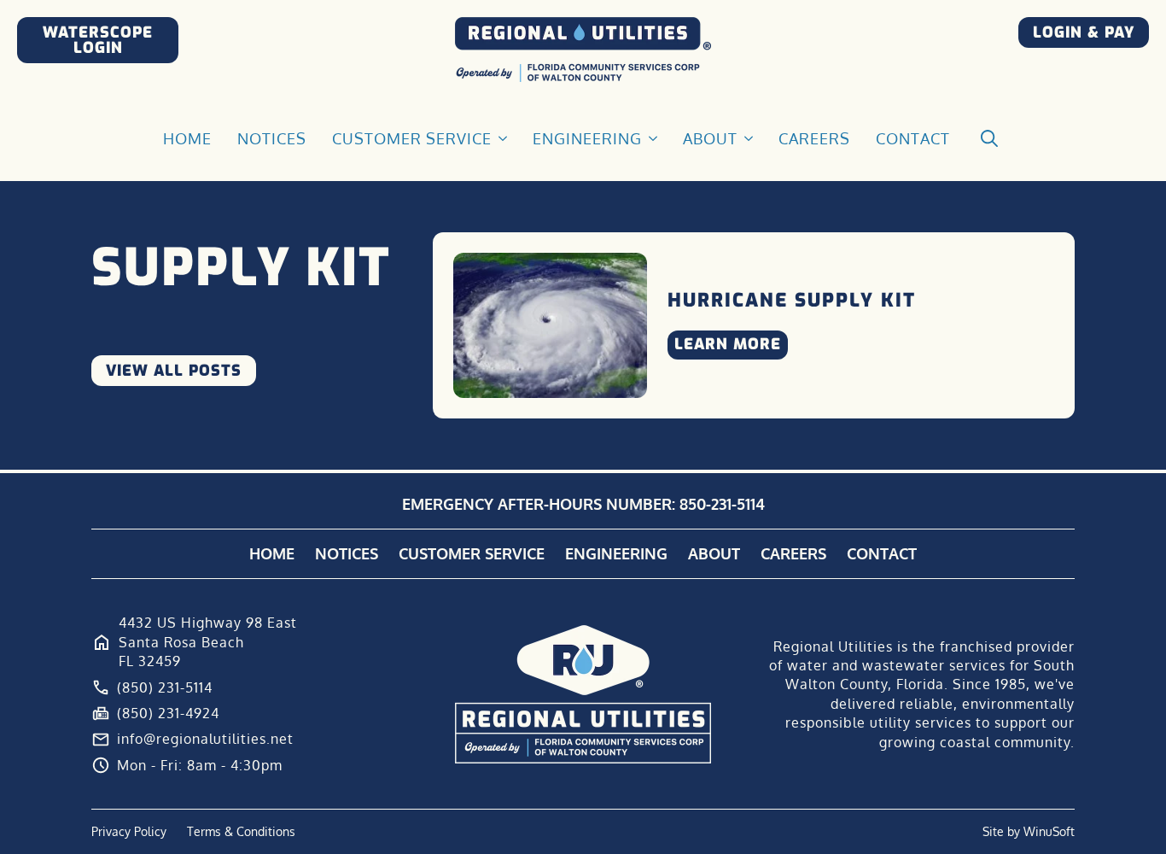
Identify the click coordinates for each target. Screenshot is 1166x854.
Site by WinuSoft (1028, 831)
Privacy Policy (128, 831)
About (710, 138)
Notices (271, 138)
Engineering (587, 138)
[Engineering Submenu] (654, 138)
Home (187, 138)
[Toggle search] (989, 138)
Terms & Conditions (241, 831)
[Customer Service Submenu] (504, 138)
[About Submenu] (749, 138)
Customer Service (412, 138)
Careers (814, 138)
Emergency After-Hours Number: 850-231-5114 (583, 503)
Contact (913, 138)
